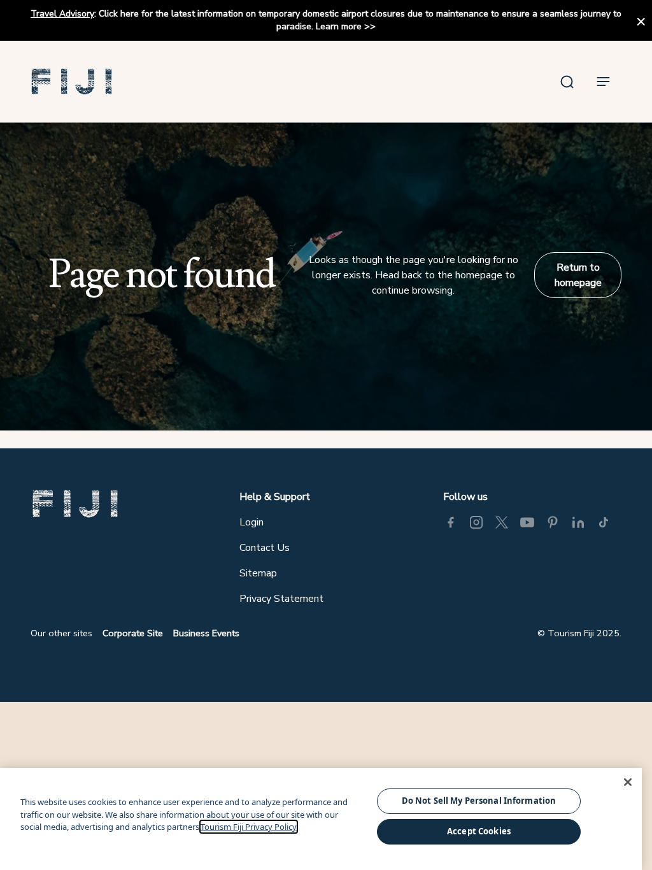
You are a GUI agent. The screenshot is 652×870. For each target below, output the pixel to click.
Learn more (339, 26)
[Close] (628, 782)
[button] (72, 81)
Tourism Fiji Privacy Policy (249, 826)
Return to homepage (578, 275)
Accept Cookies (479, 831)
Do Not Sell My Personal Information (479, 800)
